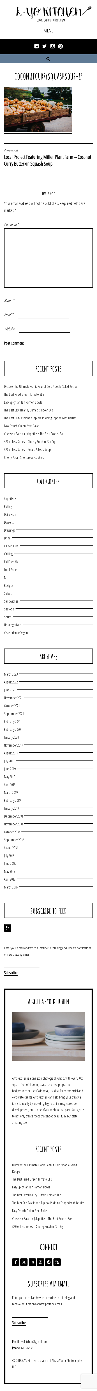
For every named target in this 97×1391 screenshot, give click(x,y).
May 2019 (9, 776)
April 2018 (9, 879)
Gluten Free (11, 546)
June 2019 (10, 768)
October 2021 (12, 705)
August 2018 (11, 847)
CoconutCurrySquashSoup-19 (48, 76)
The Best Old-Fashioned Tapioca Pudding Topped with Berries (40, 418)
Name (9, 300)
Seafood (9, 609)
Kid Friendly (11, 561)
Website (9, 328)
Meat (7, 577)
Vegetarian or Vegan (16, 632)
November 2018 (13, 824)
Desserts (9, 522)
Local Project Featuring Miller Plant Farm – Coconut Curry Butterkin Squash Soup (47, 157)
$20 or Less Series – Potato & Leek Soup (27, 449)
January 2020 (11, 737)
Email (8, 314)
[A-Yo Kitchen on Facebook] (15, 1262)
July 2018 (9, 855)
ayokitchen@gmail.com (34, 1341)
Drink (7, 538)
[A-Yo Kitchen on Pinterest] (48, 1262)
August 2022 (11, 682)
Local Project (11, 569)
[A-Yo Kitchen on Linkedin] (32, 1262)
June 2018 (10, 863)
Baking (8, 506)
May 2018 (9, 871)
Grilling (8, 553)
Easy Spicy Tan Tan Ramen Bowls (23, 402)
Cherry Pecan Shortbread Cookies (24, 457)
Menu (48, 31)
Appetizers (10, 498)
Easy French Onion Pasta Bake (21, 425)
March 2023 (11, 674)
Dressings (9, 530)
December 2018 (13, 816)
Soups (7, 616)
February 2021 (12, 721)
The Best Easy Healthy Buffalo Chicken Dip (28, 410)
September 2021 (14, 713)
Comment (11, 224)
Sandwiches (11, 601)
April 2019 (9, 784)
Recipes (8, 585)
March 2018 (11, 887)
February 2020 (12, 729)
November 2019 (13, 745)
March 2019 (11, 792)
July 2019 (9, 760)
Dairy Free (10, 514)
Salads (8, 593)
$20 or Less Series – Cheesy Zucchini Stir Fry (29, 441)
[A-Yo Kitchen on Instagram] (40, 1262)
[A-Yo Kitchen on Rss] (57, 1262)
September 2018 (14, 839)
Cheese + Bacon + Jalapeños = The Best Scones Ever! (34, 433)
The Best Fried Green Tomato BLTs (24, 394)
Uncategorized (12, 624)
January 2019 (11, 808)
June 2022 (10, 690)
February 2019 (12, 800)
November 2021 (13, 697)
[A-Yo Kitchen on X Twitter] (24, 1262)
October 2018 (12, 831)
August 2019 (11, 753)
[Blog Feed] (7, 928)
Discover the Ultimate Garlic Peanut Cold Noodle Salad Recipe (41, 386)
